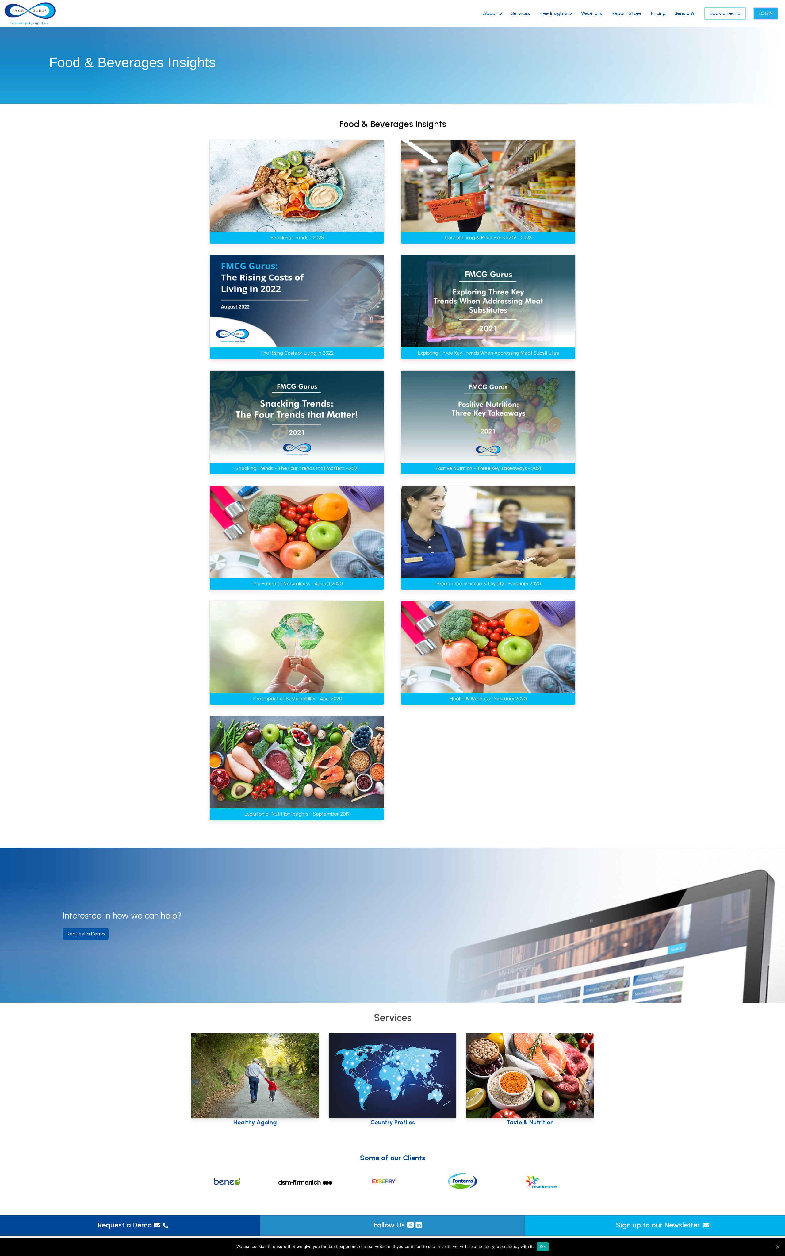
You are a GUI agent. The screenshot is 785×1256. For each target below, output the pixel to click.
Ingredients (530, 1122)
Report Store (626, 13)
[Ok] (777, 1247)
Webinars (591, 13)
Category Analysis (255, 1120)
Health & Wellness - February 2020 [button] (488, 698)
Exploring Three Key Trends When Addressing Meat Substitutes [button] (488, 353)
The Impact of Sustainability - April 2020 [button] (297, 698)
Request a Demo (125, 1224)
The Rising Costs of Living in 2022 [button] (297, 353)
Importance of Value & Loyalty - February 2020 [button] (488, 583)
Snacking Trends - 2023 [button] (297, 237)
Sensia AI (685, 13)
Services (520, 13)
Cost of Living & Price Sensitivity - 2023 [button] (488, 237)
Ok (543, 1246)
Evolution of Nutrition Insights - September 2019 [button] (297, 814)
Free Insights (554, 13)
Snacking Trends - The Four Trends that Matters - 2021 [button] (297, 468)
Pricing (658, 13)
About (490, 13)
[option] (235, 1181)
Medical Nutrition (392, 1122)
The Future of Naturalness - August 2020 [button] (297, 583)
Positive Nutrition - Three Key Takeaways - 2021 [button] (488, 468)
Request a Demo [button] (86, 934)
